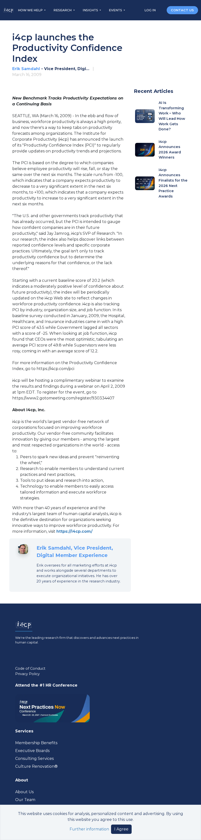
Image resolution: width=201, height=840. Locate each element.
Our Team (25, 799)
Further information (89, 829)
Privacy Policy (27, 674)
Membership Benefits (36, 743)
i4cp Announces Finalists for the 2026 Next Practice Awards (173, 183)
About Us (24, 792)
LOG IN (150, 10)
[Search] (161, 10)
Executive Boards (32, 750)
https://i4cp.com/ (74, 531)
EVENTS (116, 10)
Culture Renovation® (36, 766)
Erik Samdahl (26, 68)
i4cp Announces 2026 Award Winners (170, 149)
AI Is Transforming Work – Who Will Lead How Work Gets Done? (172, 115)
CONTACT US (182, 10)
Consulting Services (34, 758)
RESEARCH (62, 10)
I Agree (121, 829)
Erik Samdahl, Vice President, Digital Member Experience (75, 551)
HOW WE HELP (30, 10)
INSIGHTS (91, 10)
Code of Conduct (30, 668)
